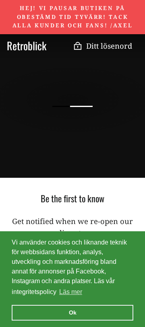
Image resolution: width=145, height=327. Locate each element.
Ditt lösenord (109, 46)
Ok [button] (73, 312)
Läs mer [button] (70, 291)
